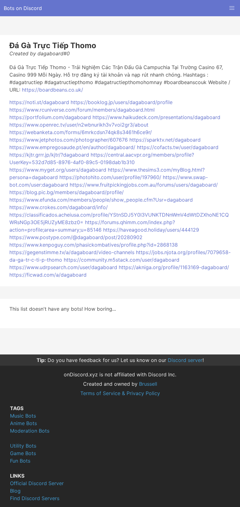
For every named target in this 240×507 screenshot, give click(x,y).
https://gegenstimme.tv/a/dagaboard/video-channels (71, 252)
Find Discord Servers (34, 498)
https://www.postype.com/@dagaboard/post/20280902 (75, 237)
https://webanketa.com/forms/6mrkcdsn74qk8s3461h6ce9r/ (80, 132)
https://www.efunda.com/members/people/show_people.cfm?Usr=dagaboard (101, 200)
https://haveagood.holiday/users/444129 (151, 230)
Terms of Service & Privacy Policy (120, 393)
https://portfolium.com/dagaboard (50, 117)
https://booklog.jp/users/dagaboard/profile (121, 102)
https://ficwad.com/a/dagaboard (48, 275)
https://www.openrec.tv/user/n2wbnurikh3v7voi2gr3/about (78, 125)
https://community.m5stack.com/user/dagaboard (121, 260)
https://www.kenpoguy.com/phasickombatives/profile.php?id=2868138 (93, 245)
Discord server (185, 360)
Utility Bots (23, 446)
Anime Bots (23, 423)
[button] (232, 8)
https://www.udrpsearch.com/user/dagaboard (63, 267)
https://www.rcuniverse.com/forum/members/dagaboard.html (82, 110)
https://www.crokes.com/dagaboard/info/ (58, 207)
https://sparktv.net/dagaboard (165, 140)
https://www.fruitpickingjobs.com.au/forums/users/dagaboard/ (144, 185)
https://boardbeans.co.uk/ (52, 90)
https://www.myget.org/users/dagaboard (57, 170)
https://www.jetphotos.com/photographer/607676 (68, 140)
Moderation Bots (29, 431)
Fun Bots (20, 461)
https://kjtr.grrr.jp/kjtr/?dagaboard (49, 155)
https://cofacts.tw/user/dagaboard (177, 147)
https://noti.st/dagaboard (39, 102)
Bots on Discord (23, 8)
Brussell (148, 384)
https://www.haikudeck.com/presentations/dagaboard (156, 117)
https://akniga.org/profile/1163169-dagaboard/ (174, 267)
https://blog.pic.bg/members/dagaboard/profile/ (66, 192)
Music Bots (23, 416)
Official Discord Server (37, 483)
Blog (15, 491)
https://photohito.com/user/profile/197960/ (110, 177)
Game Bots (23, 453)
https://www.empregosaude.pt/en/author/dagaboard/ (72, 147)
